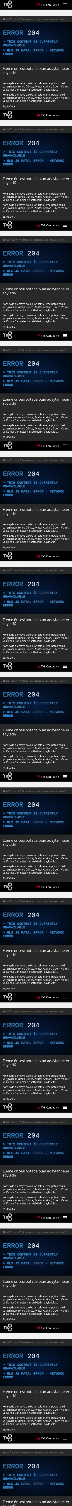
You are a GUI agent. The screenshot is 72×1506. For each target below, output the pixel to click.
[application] (36, 753)
